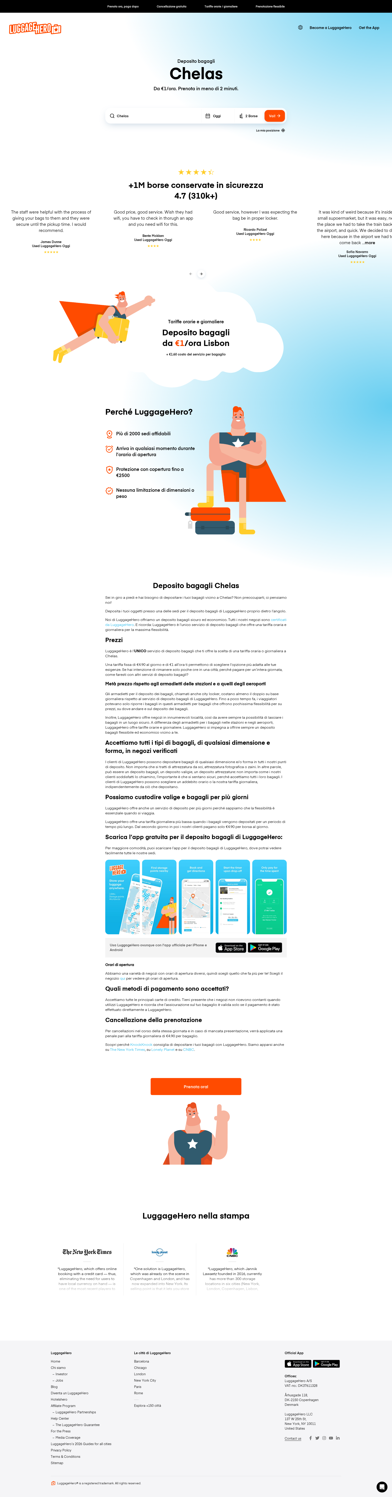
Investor (62, 1374)
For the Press (61, 1431)
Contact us (293, 1438)
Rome (138, 1393)
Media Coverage (68, 1437)
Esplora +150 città (147, 1405)
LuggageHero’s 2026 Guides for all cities (81, 1443)
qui (122, 978)
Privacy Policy (61, 1450)
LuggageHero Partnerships (76, 1412)
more (370, 242)
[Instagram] (324, 1438)
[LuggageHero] (35, 32)
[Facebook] (310, 1438)
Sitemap (57, 1462)
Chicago (140, 1367)
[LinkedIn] (338, 1438)
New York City (145, 1380)
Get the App (369, 27)
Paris (137, 1386)
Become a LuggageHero (331, 27)
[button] (382, 1487)
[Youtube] (331, 1438)
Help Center (60, 1418)
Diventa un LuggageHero (69, 1393)
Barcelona (141, 1361)
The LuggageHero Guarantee (78, 1424)
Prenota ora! (196, 1086)
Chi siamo (58, 1367)
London (140, 1374)
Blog (54, 1386)
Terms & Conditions (65, 1456)
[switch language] (300, 27)
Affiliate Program (63, 1405)
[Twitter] (317, 1438)
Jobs (59, 1380)
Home (55, 1361)
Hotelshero (59, 1399)
